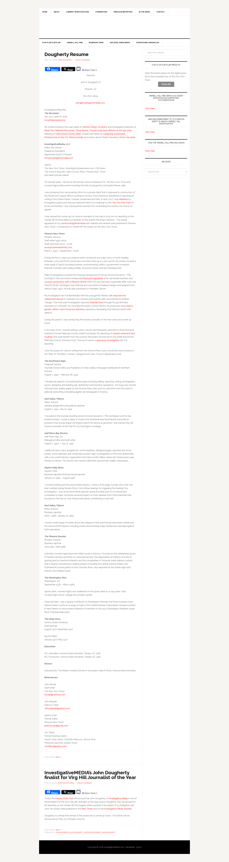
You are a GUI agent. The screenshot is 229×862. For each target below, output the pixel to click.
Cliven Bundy (82, 130)
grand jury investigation (108, 340)
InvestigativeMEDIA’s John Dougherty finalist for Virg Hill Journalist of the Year (90, 775)
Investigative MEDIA (114, 27)
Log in (139, 847)
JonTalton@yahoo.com (55, 746)
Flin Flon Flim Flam (122, 202)
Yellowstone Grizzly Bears (68, 134)
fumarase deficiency (75, 309)
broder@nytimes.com (54, 694)
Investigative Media (118, 798)
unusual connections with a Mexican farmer (65, 282)
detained (123, 199)
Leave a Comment (82, 60)
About (58, 757)
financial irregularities (93, 278)
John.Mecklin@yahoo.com (57, 708)
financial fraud (97, 302)
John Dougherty (108, 832)
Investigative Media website (117, 808)
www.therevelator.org (54, 120)
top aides (130, 137)
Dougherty (78, 832)
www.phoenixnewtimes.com (58, 247)
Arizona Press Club (64, 798)
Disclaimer (130, 847)
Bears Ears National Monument (59, 130)
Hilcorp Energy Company (95, 127)
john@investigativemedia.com (90, 103)
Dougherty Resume (66, 54)
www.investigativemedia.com (58, 158)
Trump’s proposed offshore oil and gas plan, (110, 130)
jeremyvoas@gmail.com (56, 725)
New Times (87, 808)
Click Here (150, 108)
